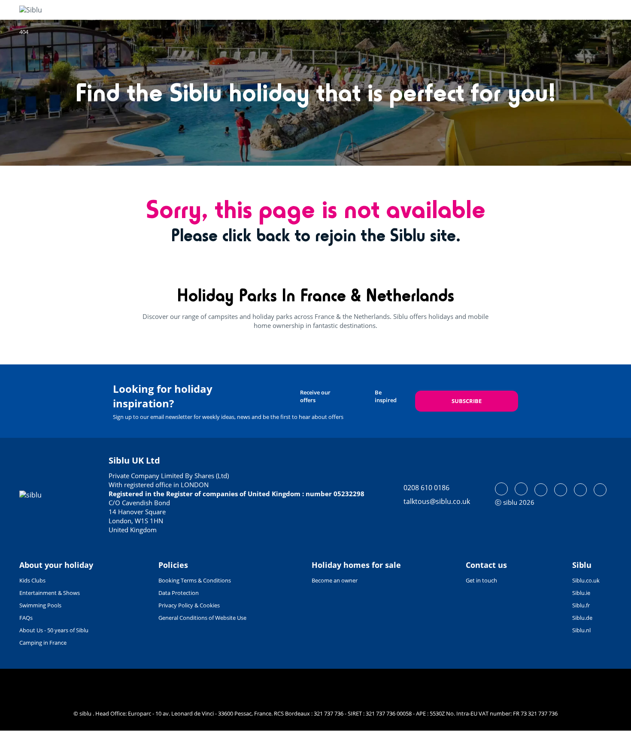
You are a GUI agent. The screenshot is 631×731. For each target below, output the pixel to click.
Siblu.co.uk (586, 580)
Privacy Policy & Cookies (189, 605)
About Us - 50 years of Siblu (53, 630)
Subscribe (467, 401)
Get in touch (481, 580)
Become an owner (335, 580)
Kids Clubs (32, 580)
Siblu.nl (581, 630)
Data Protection (178, 593)
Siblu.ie (581, 593)
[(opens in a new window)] (501, 488)
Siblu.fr (581, 605)
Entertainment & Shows (49, 593)
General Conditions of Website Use (202, 618)
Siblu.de (582, 618)
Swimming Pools (40, 605)
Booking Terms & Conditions (194, 580)
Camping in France (43, 642)
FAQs (26, 618)
